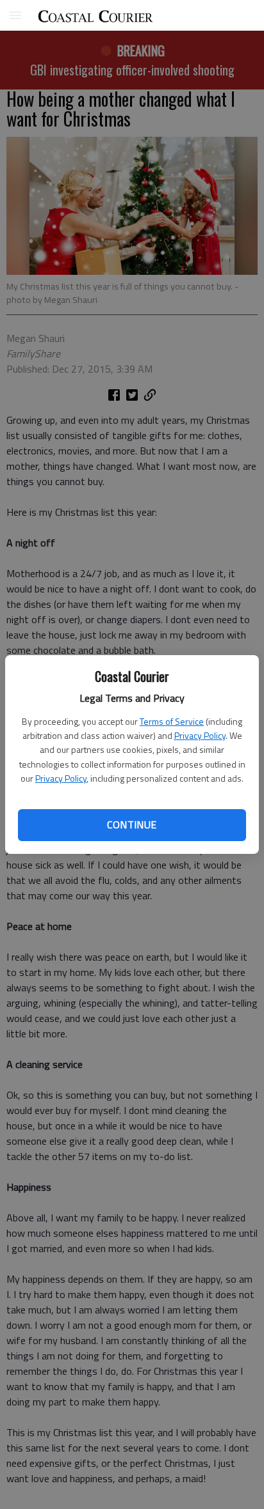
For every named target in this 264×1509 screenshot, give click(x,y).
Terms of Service (172, 721)
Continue (131, 824)
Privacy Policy (200, 735)
